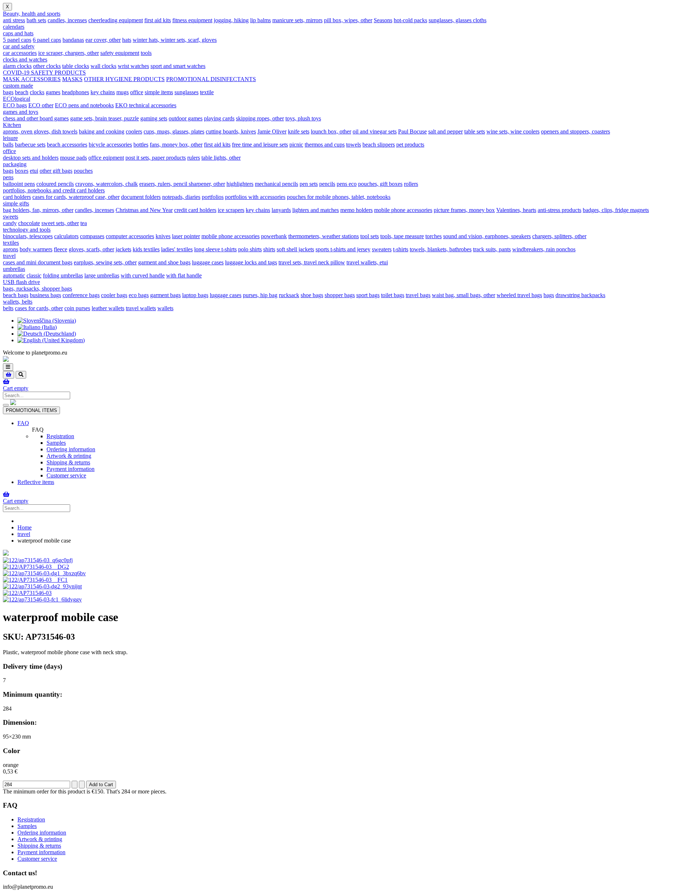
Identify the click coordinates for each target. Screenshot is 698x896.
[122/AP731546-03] (27, 593)
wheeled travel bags (519, 295)
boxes (21, 171)
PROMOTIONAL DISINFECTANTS (211, 79)
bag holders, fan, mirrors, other (38, 210)
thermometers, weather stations (323, 236)
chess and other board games (36, 118)
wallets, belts (17, 302)
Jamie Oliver (271, 131)
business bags (45, 295)
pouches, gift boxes (380, 184)
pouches (83, 171)
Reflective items (35, 482)
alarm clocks (17, 66)
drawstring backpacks (580, 295)
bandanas (73, 40)
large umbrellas (101, 275)
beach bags (15, 295)
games (53, 92)
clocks (37, 92)
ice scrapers (231, 210)
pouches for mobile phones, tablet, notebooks (338, 197)
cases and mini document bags (37, 262)
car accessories (20, 53)
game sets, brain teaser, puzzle (104, 118)
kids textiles (146, 249)
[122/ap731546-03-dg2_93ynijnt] (42, 586)
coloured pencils (55, 184)
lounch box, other (331, 131)
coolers (134, 131)
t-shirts (400, 249)
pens (8, 177)
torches (433, 236)
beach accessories (67, 144)
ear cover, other (103, 40)
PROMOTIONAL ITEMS (31, 410)
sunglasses (186, 92)
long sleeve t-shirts (215, 249)
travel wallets (141, 308)
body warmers (36, 249)
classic (34, 275)
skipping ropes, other (260, 118)
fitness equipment (192, 20)
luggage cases (208, 262)
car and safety (19, 46)
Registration (60, 436)
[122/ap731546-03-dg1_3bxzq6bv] (44, 573)
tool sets (369, 236)
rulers (193, 158)
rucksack (289, 295)
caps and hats (18, 33)
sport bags (368, 295)
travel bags (418, 295)
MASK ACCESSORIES (32, 79)
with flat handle (184, 275)
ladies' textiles (177, 249)
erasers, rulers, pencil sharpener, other (182, 184)
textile (207, 92)
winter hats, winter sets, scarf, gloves (175, 40)
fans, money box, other (176, 144)
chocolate (29, 223)
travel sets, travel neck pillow (311, 262)
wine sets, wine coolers (512, 131)
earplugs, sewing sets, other (105, 262)
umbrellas (14, 269)
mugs (122, 92)
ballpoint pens (19, 184)
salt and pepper (445, 131)
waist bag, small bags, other (463, 295)
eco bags (139, 295)
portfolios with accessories (255, 197)
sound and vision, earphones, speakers (487, 236)
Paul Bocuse (412, 131)
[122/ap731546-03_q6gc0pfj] (38, 560)
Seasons (383, 20)
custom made (18, 86)
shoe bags (312, 295)
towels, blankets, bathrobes (441, 249)
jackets (123, 249)
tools (146, 53)
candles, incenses (67, 20)
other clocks (47, 66)
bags (8, 92)
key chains (103, 92)
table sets (474, 131)
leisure (10, 138)
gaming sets (153, 118)
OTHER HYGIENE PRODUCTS (124, 79)
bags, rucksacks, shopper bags (37, 288)
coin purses (77, 308)
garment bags (165, 295)
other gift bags (56, 171)
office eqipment (106, 158)
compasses (92, 236)
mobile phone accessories (403, 210)
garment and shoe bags (164, 262)
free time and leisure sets (260, 144)
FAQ (23, 423)
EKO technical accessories (145, 105)
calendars (13, 27)
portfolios (213, 197)
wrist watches (133, 66)
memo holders (356, 210)
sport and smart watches (178, 66)
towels (353, 144)
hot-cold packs (410, 20)
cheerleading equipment (115, 20)
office (136, 92)
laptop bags (195, 295)
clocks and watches (25, 59)
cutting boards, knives (231, 131)
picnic (296, 144)
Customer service (66, 475)
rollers (411, 184)
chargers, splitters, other (559, 236)
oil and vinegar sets (375, 131)
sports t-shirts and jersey (343, 249)
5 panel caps (17, 40)
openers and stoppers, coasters (575, 131)
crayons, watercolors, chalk (106, 184)
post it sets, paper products (155, 158)
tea (83, 223)
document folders (141, 197)
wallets (165, 308)
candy (10, 223)
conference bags (81, 295)
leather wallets (108, 308)
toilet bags (392, 295)
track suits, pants (492, 249)
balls (8, 144)
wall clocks (103, 66)
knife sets (298, 131)
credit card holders (195, 210)
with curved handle (143, 275)
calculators (66, 236)
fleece (60, 249)
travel (9, 256)
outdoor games (185, 118)
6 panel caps (47, 40)
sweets (10, 216)
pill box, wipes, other (348, 20)
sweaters (382, 249)
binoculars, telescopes (28, 236)
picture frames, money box (464, 210)
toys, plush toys (303, 118)
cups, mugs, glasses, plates (174, 131)
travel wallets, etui (367, 262)
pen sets (309, 184)
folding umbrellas (63, 275)
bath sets (36, 20)
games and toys (20, 112)
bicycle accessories (110, 144)
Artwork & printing (69, 456)
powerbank (274, 236)
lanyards (281, 210)
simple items (159, 92)
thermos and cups (325, 144)
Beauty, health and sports (31, 14)
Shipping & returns (68, 462)
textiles (11, 243)
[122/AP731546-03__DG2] (36, 567)
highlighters (239, 184)
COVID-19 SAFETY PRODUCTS (44, 72)
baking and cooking (101, 131)
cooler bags (114, 295)
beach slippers (378, 144)
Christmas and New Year (144, 210)
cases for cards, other (39, 308)
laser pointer (186, 236)
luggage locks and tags (251, 262)
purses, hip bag (260, 295)
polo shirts (250, 249)
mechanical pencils (276, 184)
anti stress (14, 20)
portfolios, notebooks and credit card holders (54, 190)
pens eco (347, 184)
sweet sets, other (60, 223)
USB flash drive (21, 282)
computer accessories (130, 236)
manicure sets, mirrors (297, 20)
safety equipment (119, 53)
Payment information (71, 469)
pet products (410, 144)
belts (8, 308)
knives (163, 236)
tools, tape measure (402, 236)
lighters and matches (315, 210)
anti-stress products (559, 210)
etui (34, 171)
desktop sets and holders (31, 158)
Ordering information (71, 449)
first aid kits (157, 20)
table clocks (75, 66)
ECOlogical (16, 99)
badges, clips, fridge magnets (616, 210)
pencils (327, 184)
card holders (17, 197)
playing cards (219, 118)
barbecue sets (30, 144)
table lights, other (221, 158)
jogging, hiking (231, 20)
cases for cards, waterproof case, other (76, 197)
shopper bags (340, 295)
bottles (140, 144)
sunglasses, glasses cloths (457, 20)
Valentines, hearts (516, 210)
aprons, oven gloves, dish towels (40, 131)
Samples (56, 443)
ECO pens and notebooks (84, 105)
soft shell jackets (295, 249)
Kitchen (12, 125)
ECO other (40, 105)
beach (21, 92)
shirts (269, 249)
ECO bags (15, 105)
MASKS (72, 79)
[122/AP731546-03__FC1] (35, 580)
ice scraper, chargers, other (68, 53)
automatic (14, 275)
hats (126, 40)
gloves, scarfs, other (91, 249)
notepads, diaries (181, 197)
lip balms (260, 20)
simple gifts (16, 203)
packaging (15, 164)
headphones (75, 92)
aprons (10, 249)
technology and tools (27, 230)
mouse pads (73, 158)
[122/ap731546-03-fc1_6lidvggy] (42, 599)
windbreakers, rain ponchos (543, 249)
